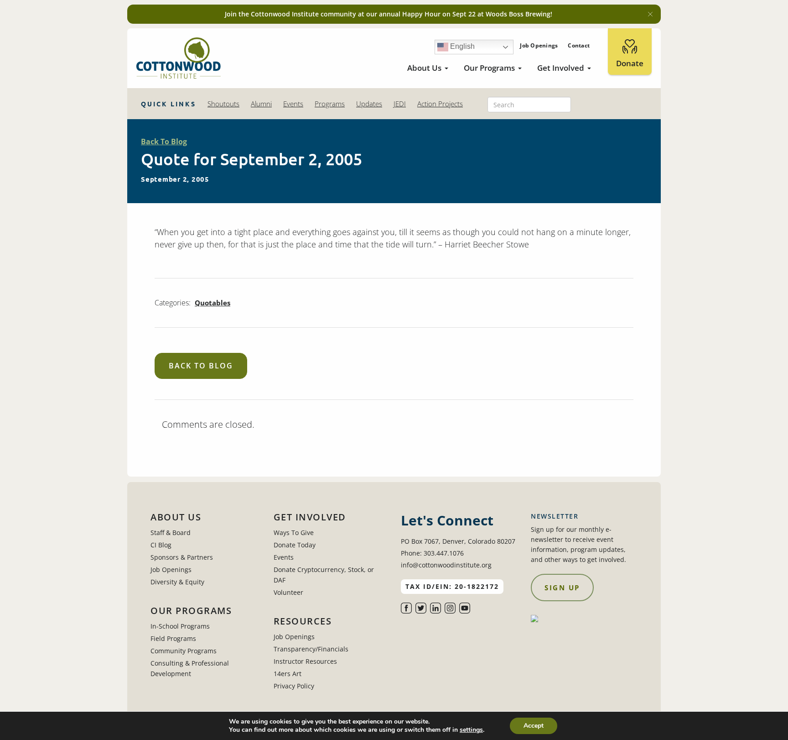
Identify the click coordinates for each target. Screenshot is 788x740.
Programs (330, 103)
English (461, 46)
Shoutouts (223, 103)
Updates (369, 103)
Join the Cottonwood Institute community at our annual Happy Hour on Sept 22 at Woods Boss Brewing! (388, 14)
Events (293, 103)
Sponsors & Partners (181, 557)
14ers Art (287, 673)
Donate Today (295, 545)
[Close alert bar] (650, 14)
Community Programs (183, 650)
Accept (534, 725)
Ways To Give (294, 532)
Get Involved (560, 68)
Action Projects (440, 103)
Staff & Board (170, 532)
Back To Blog (164, 141)
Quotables (212, 302)
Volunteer (288, 592)
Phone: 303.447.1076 (432, 553)
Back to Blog (201, 366)
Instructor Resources (305, 661)
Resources (303, 621)
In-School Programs (180, 626)
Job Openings (539, 45)
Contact (579, 45)
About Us (424, 68)
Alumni (261, 103)
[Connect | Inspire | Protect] (178, 58)
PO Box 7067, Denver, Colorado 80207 (458, 541)
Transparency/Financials (311, 649)
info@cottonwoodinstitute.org (446, 565)
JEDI (400, 103)
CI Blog (160, 545)
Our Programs (489, 68)
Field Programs (173, 638)
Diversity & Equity (177, 581)
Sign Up (562, 587)
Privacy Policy (294, 686)
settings (471, 730)
